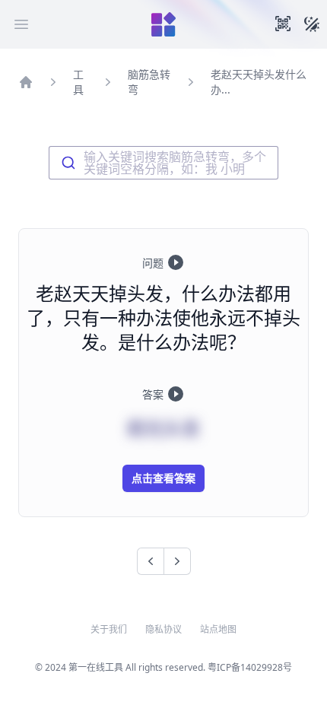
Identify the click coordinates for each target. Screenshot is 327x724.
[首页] (25, 82)
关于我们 (108, 630)
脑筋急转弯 (149, 82)
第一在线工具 (95, 667)
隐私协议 (163, 630)
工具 (78, 82)
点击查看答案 (163, 478)
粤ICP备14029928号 (250, 667)
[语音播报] (176, 262)
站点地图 (218, 630)
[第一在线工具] (163, 24)
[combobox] (163, 162)
